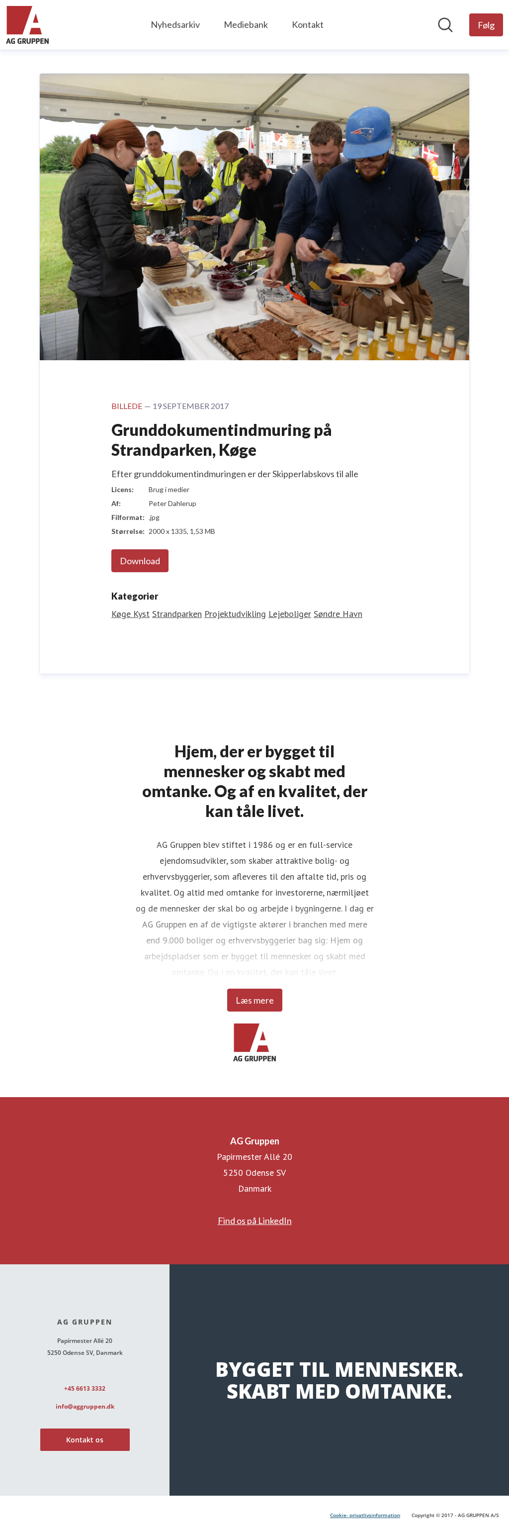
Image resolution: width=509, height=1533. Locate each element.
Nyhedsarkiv (175, 24)
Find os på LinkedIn (255, 1220)
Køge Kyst (130, 613)
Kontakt (308, 24)
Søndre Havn (338, 613)
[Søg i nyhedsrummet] (445, 25)
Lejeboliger (289, 613)
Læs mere (255, 1000)
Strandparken (177, 613)
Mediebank (246, 24)
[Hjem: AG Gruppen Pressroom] (27, 25)
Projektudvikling (235, 613)
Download (140, 560)
